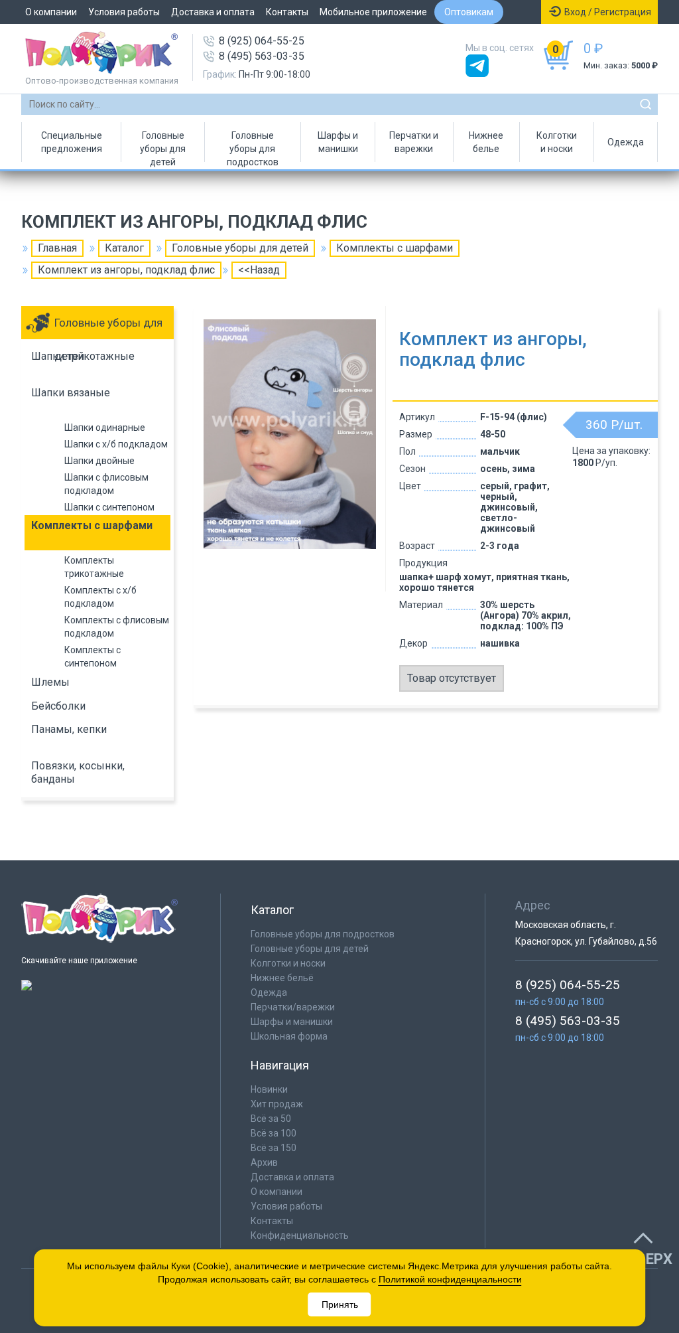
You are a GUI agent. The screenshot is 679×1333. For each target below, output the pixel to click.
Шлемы (50, 682)
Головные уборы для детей (163, 146)
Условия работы (124, 12)
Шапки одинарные (104, 427)
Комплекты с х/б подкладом (100, 597)
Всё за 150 (273, 1147)
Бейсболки (58, 706)
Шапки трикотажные (83, 356)
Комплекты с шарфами (394, 248)
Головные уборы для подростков (252, 146)
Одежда (625, 142)
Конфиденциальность (300, 1235)
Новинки (269, 1089)
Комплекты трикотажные (94, 567)
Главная (57, 248)
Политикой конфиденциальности (450, 1279)
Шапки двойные (99, 460)
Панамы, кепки (69, 729)
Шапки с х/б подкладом (116, 444)
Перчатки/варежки (293, 1007)
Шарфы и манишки (338, 142)
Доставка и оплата (213, 12)
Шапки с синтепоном (109, 507)
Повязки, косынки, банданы (78, 772)
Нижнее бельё (282, 978)
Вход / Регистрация (607, 12)
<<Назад (259, 270)
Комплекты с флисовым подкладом (116, 627)
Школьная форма (289, 1036)
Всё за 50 (271, 1118)
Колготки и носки (556, 142)
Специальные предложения (71, 142)
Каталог (124, 248)
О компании (51, 12)
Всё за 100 (273, 1133)
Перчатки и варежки (413, 142)
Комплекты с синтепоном (92, 656)
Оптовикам (468, 12)
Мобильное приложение (373, 12)
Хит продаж (277, 1104)
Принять (340, 1304)
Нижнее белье (486, 142)
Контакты (287, 12)
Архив (264, 1162)
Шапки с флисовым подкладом (106, 484)
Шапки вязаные (70, 392)
